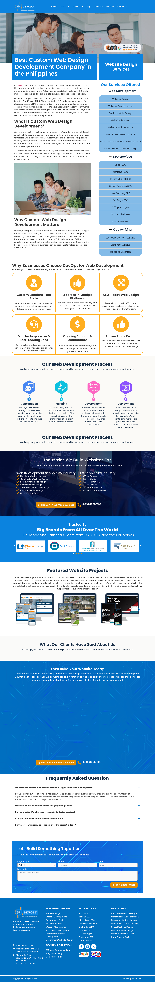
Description (22, 869)
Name (61, 862)
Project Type (23, 862)
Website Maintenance (120, 127)
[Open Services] (68, 6)
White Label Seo (120, 214)
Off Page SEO (120, 200)
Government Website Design (120, 148)
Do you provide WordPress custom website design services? (45, 812)
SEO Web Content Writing (120, 237)
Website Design (120, 99)
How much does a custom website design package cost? (43, 805)
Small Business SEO (120, 186)
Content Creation (120, 252)
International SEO (120, 179)
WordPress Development (120, 134)
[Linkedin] (87, 946)
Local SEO (120, 164)
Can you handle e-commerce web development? (40, 818)
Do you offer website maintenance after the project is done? (45, 825)
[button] (14, 545)
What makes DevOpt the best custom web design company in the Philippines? (54, 787)
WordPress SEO (120, 221)
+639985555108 (91, 504)
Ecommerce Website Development (120, 141)
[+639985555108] (79, 505)
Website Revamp (120, 120)
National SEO (120, 172)
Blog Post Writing (120, 244)
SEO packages (120, 207)
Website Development (120, 106)
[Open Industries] (82, 6)
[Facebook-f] (81, 946)
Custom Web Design (120, 113)
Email (101, 862)
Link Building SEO (120, 193)
